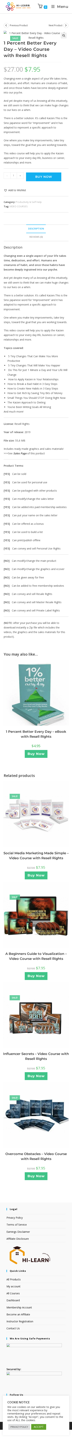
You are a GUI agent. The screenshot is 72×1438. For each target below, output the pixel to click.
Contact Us (13, 1328)
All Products (13, 1279)
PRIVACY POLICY (19, 1426)
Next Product (55, 25)
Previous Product (19, 25)
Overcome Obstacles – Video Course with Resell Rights (36, 1156)
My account (13, 1286)
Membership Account (19, 1307)
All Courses (13, 1293)
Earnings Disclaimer (18, 1231)
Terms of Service (16, 1224)
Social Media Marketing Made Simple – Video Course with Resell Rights (36, 855)
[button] (64, 35)
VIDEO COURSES (19, 206)
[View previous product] (6, 25)
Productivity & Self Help (29, 202)
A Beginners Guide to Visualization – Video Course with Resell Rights (36, 956)
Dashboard (13, 1300)
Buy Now (43, 177)
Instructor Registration (19, 1321)
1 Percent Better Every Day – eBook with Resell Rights (36, 734)
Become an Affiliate (18, 1314)
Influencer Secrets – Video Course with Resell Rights (36, 1056)
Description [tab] (36, 228)
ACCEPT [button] (39, 1426)
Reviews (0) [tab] (36, 236)
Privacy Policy (14, 1217)
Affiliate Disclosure (17, 1238)
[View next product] (65, 25)
